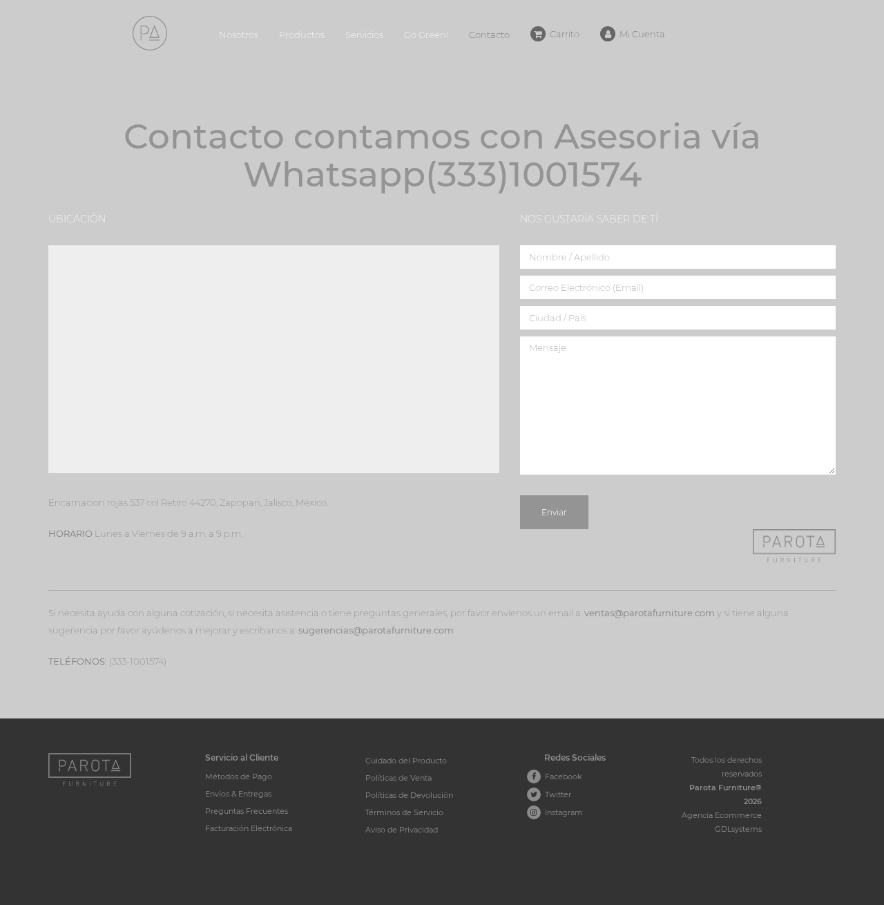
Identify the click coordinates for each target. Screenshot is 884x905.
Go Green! (426, 34)
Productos (302, 34)
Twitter (556, 794)
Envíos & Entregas (238, 794)
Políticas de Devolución (409, 795)
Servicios (364, 34)
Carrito (562, 33)
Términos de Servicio (404, 812)
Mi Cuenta (640, 33)
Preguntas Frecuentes (246, 811)
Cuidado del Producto (406, 760)
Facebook (561, 776)
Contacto (489, 34)
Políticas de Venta (398, 778)
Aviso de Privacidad (401, 830)
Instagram (562, 812)
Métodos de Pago (238, 776)
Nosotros (238, 34)
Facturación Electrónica (248, 828)
